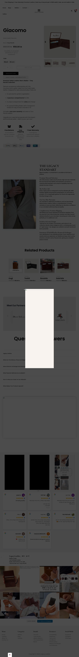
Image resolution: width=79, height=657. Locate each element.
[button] (24, 289)
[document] (39, 328)
